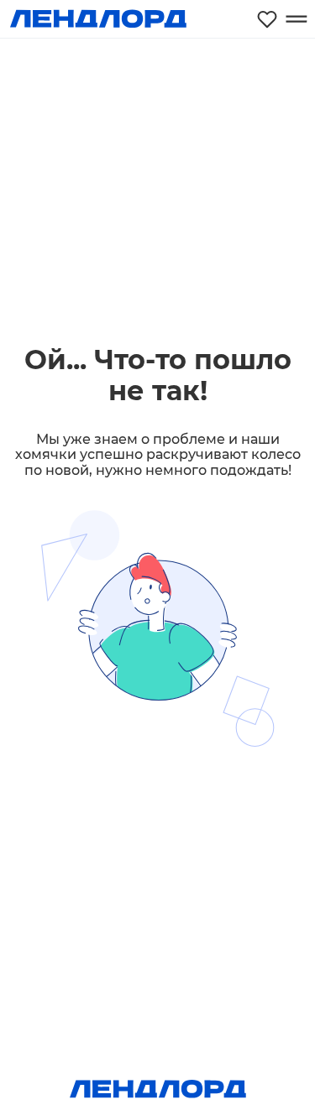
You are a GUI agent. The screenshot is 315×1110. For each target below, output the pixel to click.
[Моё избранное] (267, 19)
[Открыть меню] (296, 19)
